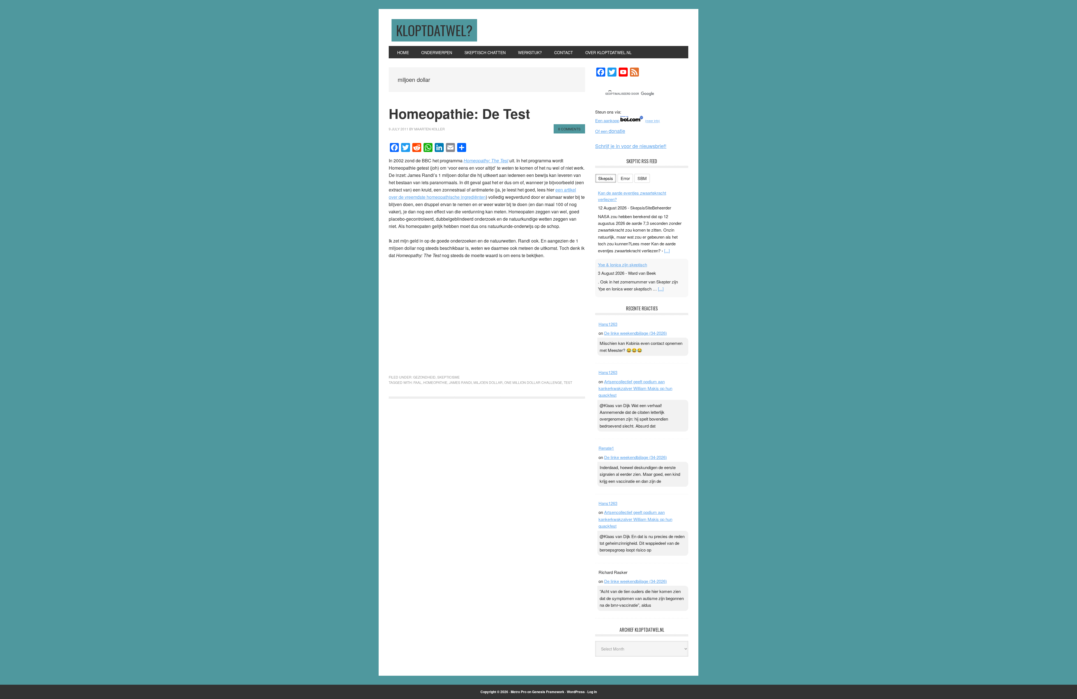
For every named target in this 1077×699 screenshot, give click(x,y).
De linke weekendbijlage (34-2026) (635, 333)
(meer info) (652, 121)
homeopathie (435, 382)
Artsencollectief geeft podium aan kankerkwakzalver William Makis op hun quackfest (635, 388)
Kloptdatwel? (434, 30)
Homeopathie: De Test (459, 113)
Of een (610, 131)
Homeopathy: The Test (486, 160)
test (568, 382)
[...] (667, 250)
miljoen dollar (488, 382)
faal (417, 382)
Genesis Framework (548, 691)
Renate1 (606, 448)
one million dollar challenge (533, 382)
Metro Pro (518, 691)
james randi (460, 382)
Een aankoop (607, 120)
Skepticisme (448, 377)
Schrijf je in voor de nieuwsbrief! (630, 145)
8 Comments (569, 128)
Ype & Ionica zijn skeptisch (622, 264)
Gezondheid (424, 377)
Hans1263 (608, 324)
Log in (592, 691)
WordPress (576, 691)
